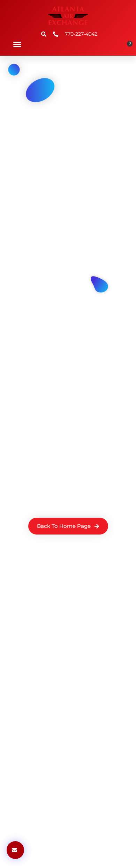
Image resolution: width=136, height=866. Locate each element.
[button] (17, 44)
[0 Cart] (127, 46)
